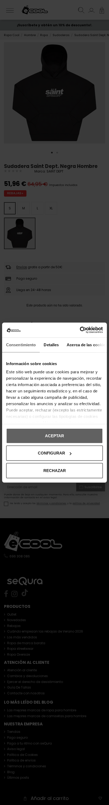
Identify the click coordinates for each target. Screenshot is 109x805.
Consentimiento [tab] (21, 344)
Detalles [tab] (51, 344)
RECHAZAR (54, 470)
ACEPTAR (54, 435)
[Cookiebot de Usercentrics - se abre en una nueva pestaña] (80, 330)
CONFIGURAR (51, 453)
